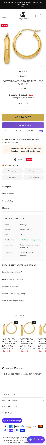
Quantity (23, 103)
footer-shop (9, 400)
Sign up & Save (10, 394)
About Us (7, 413)
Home (22, 76)
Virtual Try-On (23, 125)
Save (30, 159)
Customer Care (11, 407)
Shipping (15, 98)
